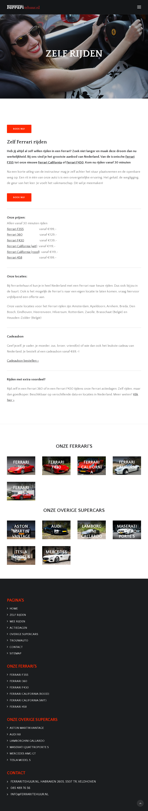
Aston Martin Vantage (27, 728)
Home (14, 608)
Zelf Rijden (18, 615)
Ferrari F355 (19, 674)
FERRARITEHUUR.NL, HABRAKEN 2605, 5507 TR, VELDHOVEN (53, 781)
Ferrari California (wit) (28, 700)
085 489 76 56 (20, 788)
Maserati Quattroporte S (29, 747)
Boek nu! (19, 129)
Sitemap (15, 653)
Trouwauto (19, 640)
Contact (16, 647)
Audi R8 (15, 734)
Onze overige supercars (74, 510)
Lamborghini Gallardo (27, 740)
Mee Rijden (17, 621)
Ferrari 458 (18, 706)
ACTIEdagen (18, 627)
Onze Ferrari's (74, 446)
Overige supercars (24, 634)
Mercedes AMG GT (23, 753)
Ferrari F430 (19, 687)
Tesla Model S (20, 760)
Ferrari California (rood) (29, 694)
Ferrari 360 (15, 234)
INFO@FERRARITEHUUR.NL (30, 794)
